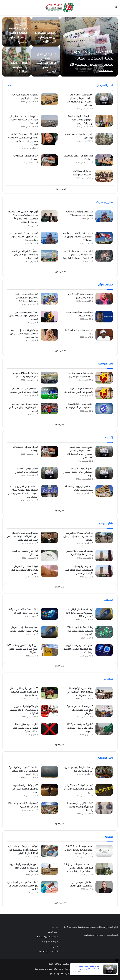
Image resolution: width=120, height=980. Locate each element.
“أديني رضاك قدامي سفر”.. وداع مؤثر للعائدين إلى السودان (79, 710)
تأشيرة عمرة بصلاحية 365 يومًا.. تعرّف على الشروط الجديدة (80, 728)
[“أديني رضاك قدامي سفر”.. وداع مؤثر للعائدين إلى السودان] (104, 711)
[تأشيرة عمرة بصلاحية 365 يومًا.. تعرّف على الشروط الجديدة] (104, 729)
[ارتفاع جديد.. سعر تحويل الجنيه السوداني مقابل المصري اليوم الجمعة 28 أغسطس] (89, 47)
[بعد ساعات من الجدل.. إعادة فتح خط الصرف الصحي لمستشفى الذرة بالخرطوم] (104, 869)
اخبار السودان (105, 85)
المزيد (9, 85)
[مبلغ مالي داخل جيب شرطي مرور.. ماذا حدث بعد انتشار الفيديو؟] (49, 121)
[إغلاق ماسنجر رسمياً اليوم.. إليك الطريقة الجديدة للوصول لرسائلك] (104, 650)
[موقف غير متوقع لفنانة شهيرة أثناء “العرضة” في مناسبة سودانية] (104, 693)
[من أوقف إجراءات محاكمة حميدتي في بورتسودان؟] (104, 216)
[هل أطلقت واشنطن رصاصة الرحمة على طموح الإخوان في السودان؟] (104, 238)
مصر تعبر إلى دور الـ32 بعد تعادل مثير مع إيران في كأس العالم (23, 408)
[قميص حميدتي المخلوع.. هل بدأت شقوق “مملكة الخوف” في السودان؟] (49, 238)
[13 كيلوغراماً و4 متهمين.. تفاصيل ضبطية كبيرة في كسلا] (49, 790)
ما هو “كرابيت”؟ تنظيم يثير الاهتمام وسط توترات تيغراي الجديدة (78, 537)
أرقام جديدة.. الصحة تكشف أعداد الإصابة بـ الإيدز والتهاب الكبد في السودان (78, 850)
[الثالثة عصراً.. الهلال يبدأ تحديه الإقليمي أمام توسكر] (104, 408)
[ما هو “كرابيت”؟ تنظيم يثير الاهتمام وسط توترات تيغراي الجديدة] (104, 537)
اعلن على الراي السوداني (48, 951)
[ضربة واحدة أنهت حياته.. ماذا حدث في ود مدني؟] (49, 808)
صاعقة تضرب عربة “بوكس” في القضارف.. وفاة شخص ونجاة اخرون (23, 771)
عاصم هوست (40, 969)
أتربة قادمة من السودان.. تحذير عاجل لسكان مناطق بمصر (24, 570)
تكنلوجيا (108, 600)
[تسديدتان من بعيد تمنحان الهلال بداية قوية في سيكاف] (49, 393)
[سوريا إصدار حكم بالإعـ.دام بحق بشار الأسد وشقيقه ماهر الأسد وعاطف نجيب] (49, 537)
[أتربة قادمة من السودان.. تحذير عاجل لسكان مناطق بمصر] (49, 571)
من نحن (54, 927)
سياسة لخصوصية (50, 942)
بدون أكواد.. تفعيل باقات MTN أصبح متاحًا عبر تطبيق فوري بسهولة (22, 649)
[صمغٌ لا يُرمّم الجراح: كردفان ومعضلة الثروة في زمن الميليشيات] (49, 256)
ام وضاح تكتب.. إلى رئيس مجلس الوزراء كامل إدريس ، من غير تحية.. (23, 334)
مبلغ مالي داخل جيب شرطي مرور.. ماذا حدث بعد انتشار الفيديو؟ (47, 63)
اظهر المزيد (60, 425)
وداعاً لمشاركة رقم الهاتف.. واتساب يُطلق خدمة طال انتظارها (79, 631)
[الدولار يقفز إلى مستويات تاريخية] (49, 160)
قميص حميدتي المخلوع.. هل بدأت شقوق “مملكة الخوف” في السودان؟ (23, 237)
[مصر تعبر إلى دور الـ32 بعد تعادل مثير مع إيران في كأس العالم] (49, 408)
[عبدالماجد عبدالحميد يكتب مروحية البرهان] (104, 316)
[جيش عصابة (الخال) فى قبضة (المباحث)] (104, 298)
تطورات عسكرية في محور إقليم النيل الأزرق (46, 38)
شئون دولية (106, 523)
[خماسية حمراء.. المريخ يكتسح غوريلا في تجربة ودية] (104, 393)
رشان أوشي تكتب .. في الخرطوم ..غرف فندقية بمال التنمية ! (23, 316)
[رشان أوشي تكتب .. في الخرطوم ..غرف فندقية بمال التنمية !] (49, 316)
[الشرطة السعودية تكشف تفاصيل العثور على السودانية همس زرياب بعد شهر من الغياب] (49, 139)
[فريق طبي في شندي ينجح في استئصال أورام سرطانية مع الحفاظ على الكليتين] (49, 851)
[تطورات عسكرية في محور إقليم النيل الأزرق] (49, 99)
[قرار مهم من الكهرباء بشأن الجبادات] (104, 160)
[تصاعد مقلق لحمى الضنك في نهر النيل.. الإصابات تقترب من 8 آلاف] (49, 887)
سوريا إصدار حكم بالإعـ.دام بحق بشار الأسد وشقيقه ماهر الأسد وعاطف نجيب (22, 537)
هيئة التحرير (53, 932)
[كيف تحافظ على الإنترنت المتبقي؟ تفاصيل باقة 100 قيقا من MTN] (104, 614)
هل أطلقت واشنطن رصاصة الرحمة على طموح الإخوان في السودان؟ (78, 237)
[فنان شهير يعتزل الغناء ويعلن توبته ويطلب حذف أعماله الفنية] (49, 729)
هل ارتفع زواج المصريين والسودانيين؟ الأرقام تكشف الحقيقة (24, 710)
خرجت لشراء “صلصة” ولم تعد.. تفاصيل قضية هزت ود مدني (78, 789)
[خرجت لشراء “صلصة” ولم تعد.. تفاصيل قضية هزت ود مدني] (104, 790)
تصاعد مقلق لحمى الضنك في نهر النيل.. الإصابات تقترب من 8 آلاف (22, 886)
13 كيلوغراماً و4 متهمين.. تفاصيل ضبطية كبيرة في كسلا (25, 789)
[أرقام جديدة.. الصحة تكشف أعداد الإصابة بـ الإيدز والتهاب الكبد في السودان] (104, 851)
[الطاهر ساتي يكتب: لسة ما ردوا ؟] (104, 335)
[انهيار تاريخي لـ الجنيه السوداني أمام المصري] (49, 473)
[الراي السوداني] (60, 7)
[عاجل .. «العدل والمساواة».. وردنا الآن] (104, 139)
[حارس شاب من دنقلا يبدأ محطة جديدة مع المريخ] (104, 378)
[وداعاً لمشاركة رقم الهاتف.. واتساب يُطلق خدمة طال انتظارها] (104, 632)
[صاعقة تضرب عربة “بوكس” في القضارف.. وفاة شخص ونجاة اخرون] (49, 772)
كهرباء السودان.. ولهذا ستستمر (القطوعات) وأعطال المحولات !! (26, 298)
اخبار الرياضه (105, 364)
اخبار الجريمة (105, 758)
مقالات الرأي (105, 285)
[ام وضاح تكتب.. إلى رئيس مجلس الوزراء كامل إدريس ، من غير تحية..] (49, 335)
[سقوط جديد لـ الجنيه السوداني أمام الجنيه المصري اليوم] (104, 473)
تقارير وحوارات (104, 202)
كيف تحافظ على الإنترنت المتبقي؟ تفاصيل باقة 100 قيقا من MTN (79, 613)
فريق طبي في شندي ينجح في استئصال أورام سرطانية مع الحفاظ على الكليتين (23, 850)
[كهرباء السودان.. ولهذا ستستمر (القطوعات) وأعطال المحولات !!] (49, 298)
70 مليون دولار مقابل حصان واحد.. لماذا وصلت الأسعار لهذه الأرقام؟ (24, 692)
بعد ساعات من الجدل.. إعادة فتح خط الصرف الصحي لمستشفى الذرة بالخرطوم (78, 868)
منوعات (108, 679)
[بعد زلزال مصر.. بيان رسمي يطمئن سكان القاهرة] (104, 555)
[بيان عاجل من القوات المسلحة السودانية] (104, 176)
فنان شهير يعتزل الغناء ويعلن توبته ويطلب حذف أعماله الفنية (25, 728)
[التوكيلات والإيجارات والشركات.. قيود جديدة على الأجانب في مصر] (104, 571)
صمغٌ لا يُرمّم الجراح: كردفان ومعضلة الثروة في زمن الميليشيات (24, 255)
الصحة (109, 837)
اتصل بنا (54, 947)
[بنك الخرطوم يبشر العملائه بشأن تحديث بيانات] (104, 491)
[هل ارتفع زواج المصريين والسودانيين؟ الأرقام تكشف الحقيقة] (49, 711)
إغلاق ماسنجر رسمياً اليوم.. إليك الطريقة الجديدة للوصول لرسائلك (77, 649)
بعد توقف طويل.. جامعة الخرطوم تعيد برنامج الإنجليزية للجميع (17, 33)
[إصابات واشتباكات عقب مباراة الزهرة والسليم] (49, 378)
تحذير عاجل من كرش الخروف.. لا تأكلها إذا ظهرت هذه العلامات (23, 868)
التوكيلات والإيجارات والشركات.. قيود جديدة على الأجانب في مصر (79, 570)
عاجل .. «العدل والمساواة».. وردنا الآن (18, 68)
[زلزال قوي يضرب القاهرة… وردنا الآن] (49, 555)
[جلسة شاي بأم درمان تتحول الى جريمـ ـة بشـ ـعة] (104, 772)
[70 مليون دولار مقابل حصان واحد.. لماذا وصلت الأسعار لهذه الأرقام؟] (49, 693)
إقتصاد (109, 437)
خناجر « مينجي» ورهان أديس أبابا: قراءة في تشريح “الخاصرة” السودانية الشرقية (78, 255)
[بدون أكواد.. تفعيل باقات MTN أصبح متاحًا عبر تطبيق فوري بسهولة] (49, 650)
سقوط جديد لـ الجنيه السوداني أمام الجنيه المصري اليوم (78, 472)
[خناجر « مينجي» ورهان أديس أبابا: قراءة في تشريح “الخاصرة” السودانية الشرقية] (104, 256)
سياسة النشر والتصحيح (47, 937)
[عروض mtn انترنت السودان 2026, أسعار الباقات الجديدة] (49, 632)
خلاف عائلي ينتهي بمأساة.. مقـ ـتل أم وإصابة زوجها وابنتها (79, 807)
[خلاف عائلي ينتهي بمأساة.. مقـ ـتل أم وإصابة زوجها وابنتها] (104, 808)
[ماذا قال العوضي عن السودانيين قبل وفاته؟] (104, 887)
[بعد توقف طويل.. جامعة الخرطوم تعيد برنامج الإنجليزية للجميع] (104, 121)
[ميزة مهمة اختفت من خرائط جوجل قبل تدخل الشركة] (49, 614)
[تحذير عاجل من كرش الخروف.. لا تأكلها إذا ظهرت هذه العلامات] (49, 869)
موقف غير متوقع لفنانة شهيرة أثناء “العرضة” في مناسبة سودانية (80, 692)
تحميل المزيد (60, 189)
